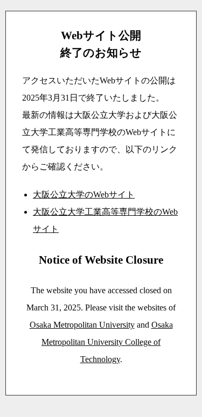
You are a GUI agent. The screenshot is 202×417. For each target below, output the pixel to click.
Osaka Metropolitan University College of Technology (107, 342)
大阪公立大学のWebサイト (84, 194)
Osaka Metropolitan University (82, 324)
